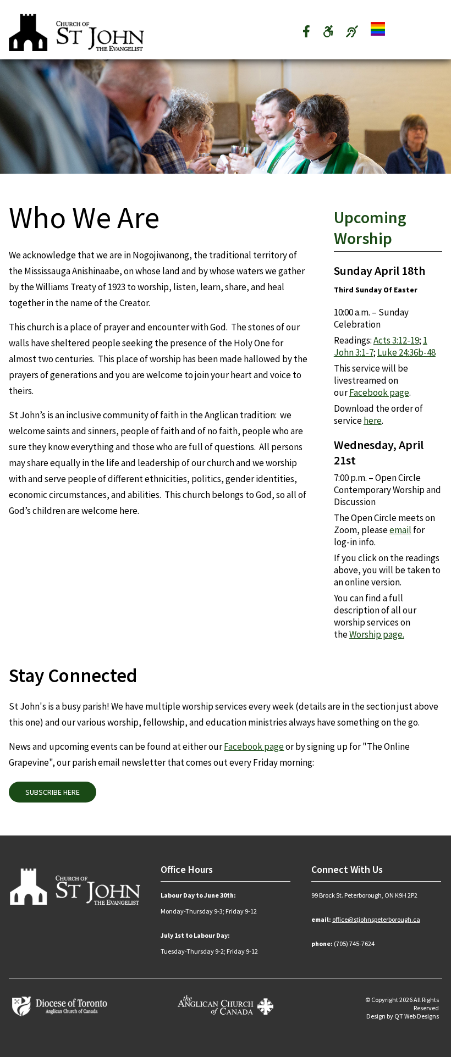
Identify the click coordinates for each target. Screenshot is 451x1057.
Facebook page (379, 392)
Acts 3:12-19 (396, 340)
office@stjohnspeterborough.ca (376, 919)
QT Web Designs (416, 1016)
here (373, 420)
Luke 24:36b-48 (406, 352)
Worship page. (376, 634)
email (400, 530)
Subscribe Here (52, 792)
